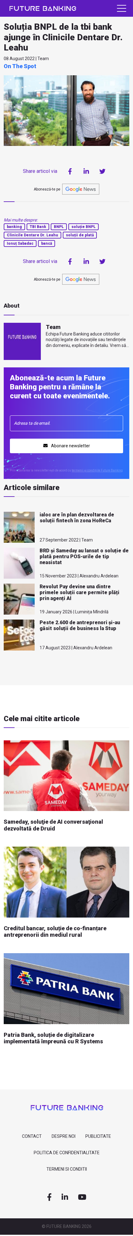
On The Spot (20, 66)
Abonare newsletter (70, 445)
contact (32, 1136)
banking (14, 227)
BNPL (59, 227)
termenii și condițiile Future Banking (97, 470)
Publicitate (98, 1136)
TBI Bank (38, 227)
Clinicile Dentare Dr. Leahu (32, 235)
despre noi (63, 1136)
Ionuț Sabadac (20, 243)
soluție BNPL (83, 227)
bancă (46, 243)
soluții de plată (80, 235)
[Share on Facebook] (70, 171)
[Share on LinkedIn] (86, 171)
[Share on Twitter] (102, 171)
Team (53, 327)
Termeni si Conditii (66, 1169)
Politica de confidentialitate (67, 1152)
